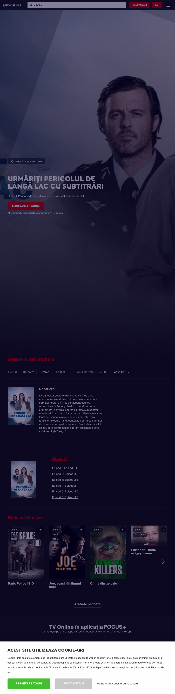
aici (9, 672)
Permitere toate (29, 683)
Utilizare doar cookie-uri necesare (117, 683)
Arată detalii (73, 683)
